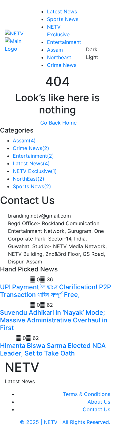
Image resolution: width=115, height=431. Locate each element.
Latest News (62, 11)
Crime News (61, 65)
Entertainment (64, 42)
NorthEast (28, 179)
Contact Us (96, 409)
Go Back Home (58, 122)
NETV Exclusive (35, 171)
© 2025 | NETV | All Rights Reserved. (65, 422)
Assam (55, 50)
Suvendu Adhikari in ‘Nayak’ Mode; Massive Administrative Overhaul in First (53, 320)
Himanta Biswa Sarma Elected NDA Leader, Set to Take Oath (53, 349)
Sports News (62, 19)
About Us (99, 402)
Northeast (59, 57)
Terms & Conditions (86, 394)
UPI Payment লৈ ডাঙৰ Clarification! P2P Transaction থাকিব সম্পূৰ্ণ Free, (55, 290)
